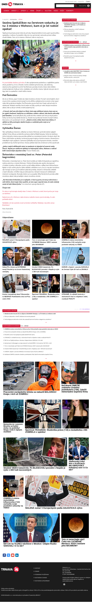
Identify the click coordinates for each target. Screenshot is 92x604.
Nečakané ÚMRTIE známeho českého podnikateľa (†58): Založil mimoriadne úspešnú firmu (29, 354)
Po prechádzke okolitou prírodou (13, 83)
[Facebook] (4, 555)
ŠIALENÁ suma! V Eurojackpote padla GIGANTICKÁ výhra (74, 57)
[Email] (13, 555)
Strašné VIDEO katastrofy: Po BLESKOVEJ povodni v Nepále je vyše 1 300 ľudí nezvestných (28, 349)
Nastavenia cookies (41, 577)
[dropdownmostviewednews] (76, 39)
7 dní (80, 42)
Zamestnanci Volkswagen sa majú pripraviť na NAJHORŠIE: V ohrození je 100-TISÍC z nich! (28, 343)
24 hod (85, 42)
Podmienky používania (42, 574)
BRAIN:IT (38, 595)
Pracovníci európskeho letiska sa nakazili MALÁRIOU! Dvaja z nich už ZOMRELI (75, 52)
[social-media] (63, 584)
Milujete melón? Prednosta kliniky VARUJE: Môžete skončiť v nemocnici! (75, 76)
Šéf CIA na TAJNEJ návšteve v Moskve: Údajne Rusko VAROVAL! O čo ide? (24, 340)
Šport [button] (39, 11)
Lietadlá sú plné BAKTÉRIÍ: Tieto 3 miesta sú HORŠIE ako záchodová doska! (76, 72)
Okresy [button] (14, 11)
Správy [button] (24, 11)
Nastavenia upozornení (42, 581)
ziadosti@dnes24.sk (67, 581)
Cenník (37, 571)
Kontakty (69, 11)
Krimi (32, 11)
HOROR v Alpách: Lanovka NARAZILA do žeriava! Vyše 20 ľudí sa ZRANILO (24, 351)
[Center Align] (76, 5)
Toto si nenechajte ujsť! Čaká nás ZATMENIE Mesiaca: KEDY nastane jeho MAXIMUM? (27, 346)
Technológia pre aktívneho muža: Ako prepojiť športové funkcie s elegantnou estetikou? (76, 34)
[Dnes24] (18, 4)
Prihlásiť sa (83, 6)
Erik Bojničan (13, 19)
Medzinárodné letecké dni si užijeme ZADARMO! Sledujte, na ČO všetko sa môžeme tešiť (75, 24)
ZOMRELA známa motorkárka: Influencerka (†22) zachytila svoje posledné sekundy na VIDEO (77, 46)
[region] (24, 4)
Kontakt (37, 568)
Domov (6, 11)
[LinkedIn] (17, 555)
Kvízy (62, 11)
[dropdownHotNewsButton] (76, 85)
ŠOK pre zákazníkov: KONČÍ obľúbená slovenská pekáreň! (74, 30)
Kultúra (48, 11)
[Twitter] (9, 555)
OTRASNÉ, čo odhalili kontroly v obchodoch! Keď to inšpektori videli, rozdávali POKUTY (28, 337)
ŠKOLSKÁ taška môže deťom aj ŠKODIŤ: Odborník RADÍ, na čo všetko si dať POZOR (75, 81)
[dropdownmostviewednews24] (76, 61)
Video (56, 11)
